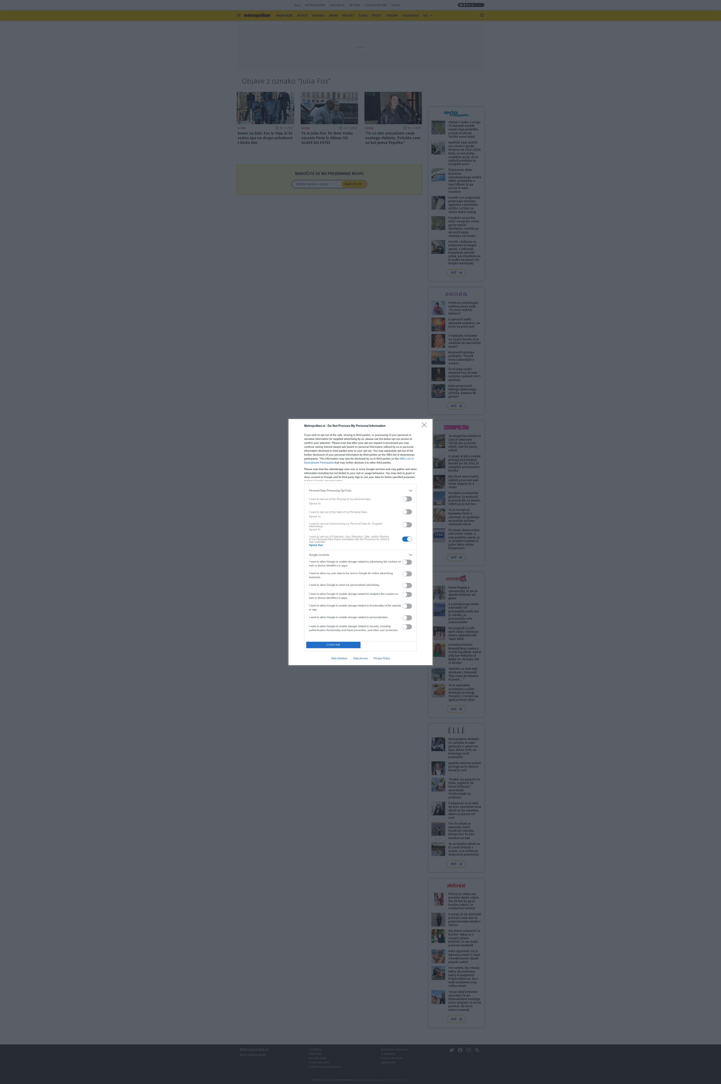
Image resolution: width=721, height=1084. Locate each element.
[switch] (407, 498)
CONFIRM (333, 644)
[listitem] (360, 491)
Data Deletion (339, 658)
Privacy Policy (382, 658)
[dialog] (360, 542)
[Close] (425, 426)
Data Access (360, 658)
